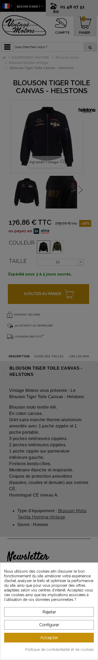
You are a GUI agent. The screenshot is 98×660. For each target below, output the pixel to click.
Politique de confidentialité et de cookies (59, 649)
